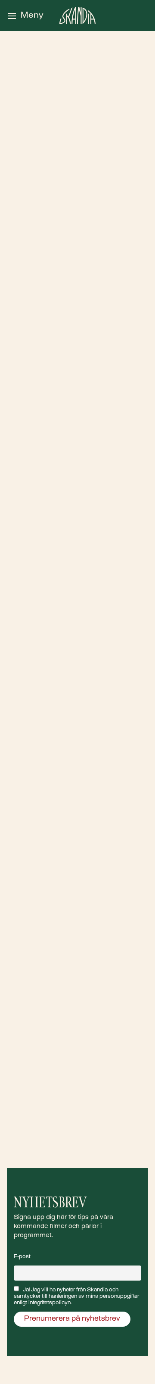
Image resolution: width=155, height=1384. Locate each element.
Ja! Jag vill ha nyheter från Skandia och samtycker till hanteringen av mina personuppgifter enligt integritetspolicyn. (76, 1296)
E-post (22, 1256)
